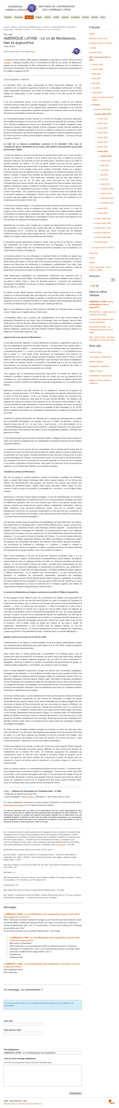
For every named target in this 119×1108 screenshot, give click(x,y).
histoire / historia (96, 371)
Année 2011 (103, 208)
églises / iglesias (96, 362)
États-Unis (93, 253)
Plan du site (8, 1104)
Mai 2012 (104, 175)
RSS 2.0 (38, 1104)
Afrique (92, 34)
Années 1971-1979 (103, 228)
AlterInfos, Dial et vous (98, 38)
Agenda (65, 17)
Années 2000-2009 (103, 237)
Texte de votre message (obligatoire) (20, 1059)
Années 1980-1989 (103, 223)
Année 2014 (103, 142)
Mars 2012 (104, 165)
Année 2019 (103, 119)
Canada (92, 48)
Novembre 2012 (107, 198)
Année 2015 (103, 137)
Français (29, 17)
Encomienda (60, 845)
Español (8, 17)
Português (18, 17)
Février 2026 (97, 69)
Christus (7, 63)
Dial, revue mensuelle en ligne (30, 27)
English (39, 17)
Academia (75, 17)
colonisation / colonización (100, 357)
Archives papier (101, 242)
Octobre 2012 (106, 193)
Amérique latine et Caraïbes (100, 43)
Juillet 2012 (105, 184)
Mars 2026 (96, 74)
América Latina (95, 352)
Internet (95, 17)
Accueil (6, 27)
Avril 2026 (96, 79)
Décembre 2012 (107, 203)
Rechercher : (95, 276)
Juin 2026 (96, 88)
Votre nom (8, 1021)
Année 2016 (103, 133)
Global (92, 263)
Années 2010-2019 (58, 27)
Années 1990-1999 (103, 219)
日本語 (56, 17)
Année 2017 (103, 128)
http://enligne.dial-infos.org (14, 805)
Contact (30, 1104)
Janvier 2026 (97, 65)
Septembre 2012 (107, 189)
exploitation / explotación (99, 366)
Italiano (48, 17)
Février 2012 (105, 161)
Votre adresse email (12, 1030)
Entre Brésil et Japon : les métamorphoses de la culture (101, 329)
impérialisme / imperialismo (100, 376)
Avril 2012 (104, 170)
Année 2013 (103, 147)
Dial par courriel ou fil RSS (103, 248)
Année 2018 (103, 123)
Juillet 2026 (97, 93)
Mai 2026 (96, 83)
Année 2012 (71, 27)
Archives (46, 27)
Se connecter (20, 1104)
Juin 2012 (104, 179)
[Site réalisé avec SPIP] (111, 1102)
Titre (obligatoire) (11, 1050)
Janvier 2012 (8, 29)
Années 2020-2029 (103, 109)
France (92, 258)
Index (103, 17)
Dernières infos (95, 52)
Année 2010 (103, 213)
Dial (33, 51)
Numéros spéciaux (102, 233)
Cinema (85, 17)
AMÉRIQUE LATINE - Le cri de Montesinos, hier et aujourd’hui (101, 304)
